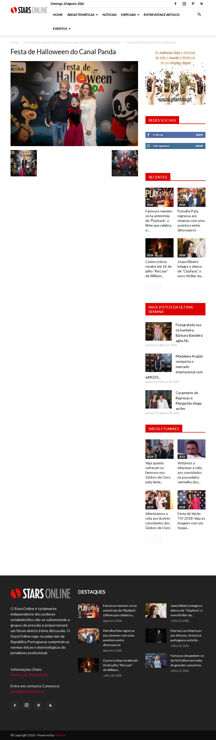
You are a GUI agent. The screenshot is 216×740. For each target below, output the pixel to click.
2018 (182, 507)
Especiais (128, 15)
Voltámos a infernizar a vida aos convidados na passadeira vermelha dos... (190, 472)
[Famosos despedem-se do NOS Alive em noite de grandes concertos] (155, 660)
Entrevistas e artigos (161, 15)
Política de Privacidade (29, 675)
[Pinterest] (193, 3)
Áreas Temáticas (80, 15)
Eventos (60, 29)
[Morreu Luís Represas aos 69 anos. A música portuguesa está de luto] (155, 635)
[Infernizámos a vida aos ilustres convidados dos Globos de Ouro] (159, 499)
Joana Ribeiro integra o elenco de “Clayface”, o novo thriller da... (186, 610)
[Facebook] (175, 3)
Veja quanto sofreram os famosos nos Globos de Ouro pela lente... (157, 472)
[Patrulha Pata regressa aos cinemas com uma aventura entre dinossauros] (192, 197)
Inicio (14, 42)
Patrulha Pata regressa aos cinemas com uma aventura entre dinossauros (191, 220)
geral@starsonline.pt (28, 691)
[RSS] (201, 3)
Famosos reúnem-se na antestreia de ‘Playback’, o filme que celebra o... (159, 220)
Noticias (109, 15)
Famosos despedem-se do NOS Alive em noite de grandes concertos (187, 660)
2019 (150, 507)
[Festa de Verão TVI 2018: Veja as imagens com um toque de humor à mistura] (192, 499)
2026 (150, 204)
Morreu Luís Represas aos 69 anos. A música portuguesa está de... (186, 635)
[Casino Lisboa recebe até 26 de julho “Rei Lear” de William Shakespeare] (159, 247)
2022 (182, 456)
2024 (150, 456)
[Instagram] (184, 3)
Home (58, 15)
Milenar (60, 735)
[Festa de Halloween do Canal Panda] (74, 144)
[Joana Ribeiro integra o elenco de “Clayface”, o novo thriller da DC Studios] (192, 247)
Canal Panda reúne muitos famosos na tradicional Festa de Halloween (72, 42)
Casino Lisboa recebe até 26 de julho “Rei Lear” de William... (120, 665)
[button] (199, 14)
